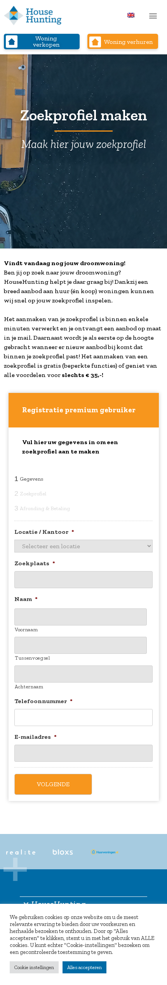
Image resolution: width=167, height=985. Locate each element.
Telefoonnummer (43, 701)
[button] (152, 15)
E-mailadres (35, 736)
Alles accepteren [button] (84, 967)
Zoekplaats (34, 563)
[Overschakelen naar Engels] (131, 15)
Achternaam (29, 687)
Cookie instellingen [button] (34, 967)
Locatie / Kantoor (44, 531)
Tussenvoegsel (32, 658)
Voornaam (26, 629)
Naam (26, 599)
